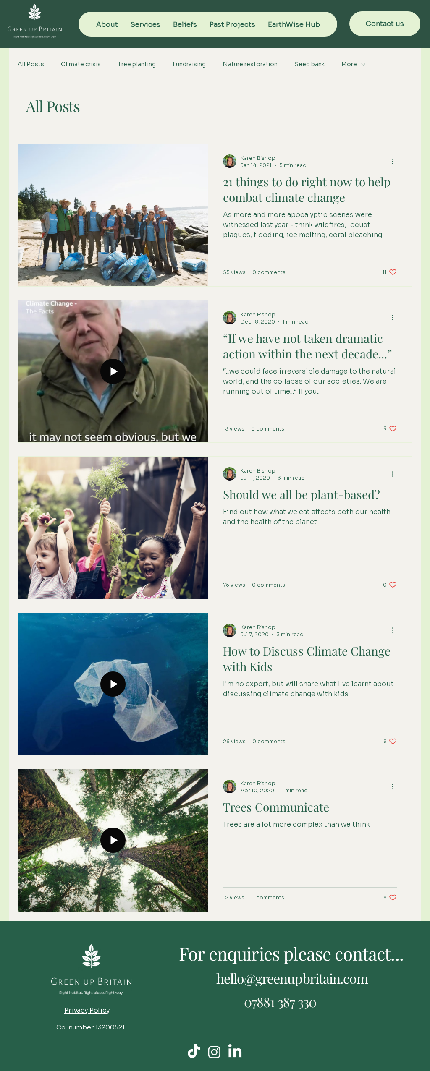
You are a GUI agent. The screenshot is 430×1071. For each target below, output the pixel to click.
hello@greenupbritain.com (292, 978)
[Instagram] (214, 1052)
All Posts (31, 64)
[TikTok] (194, 1052)
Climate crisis (81, 64)
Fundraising (189, 64)
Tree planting (137, 64)
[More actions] (396, 161)
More (349, 64)
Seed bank (309, 64)
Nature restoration (250, 64)
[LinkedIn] (235, 1052)
